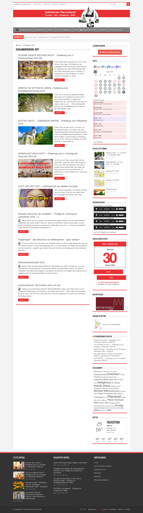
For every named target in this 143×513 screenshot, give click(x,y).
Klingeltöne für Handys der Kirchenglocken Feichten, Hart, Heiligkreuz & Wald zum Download (69, 471)
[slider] (107, 209)
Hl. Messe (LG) (99, 120)
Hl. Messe (116, 383)
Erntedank (114, 371)
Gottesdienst (98, 380)
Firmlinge (122, 374)
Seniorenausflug (99, 408)
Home (17, 29)
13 (110, 85)
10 (96, 85)
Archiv (96, 462)
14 (114, 85)
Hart (57, 30)
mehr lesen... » (59, 80)
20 (110, 88)
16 (124, 85)
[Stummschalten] (117, 209)
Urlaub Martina (99, 112)
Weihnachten (103, 410)
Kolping (109, 388)
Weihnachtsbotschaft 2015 (31, 262)
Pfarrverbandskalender (101, 480)
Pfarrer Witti (103, 403)
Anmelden (63, 4)
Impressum (46, 4)
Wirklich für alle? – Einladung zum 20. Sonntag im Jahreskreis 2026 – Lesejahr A (36, 485)
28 (114, 92)
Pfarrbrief (102, 30)
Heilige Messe (113, 380)
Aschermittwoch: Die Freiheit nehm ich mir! (39, 285)
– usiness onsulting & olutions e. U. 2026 (113, 509)
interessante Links (100, 469)
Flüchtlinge (104, 377)
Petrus (105, 397)
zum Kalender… (99, 142)
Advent (96, 371)
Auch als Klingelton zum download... (105, 232)
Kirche (104, 388)
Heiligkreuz (66, 30)
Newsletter (97, 476)
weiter (111, 277)
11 (100, 85)
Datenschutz (37, 4)
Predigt (119, 405)
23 (124, 88)
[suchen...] (128, 4)
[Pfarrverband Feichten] (71, 16)
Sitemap (54, 4)
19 (105, 88)
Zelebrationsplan (111, 189)
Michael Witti (101, 390)
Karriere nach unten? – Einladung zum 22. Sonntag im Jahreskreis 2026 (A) (47, 37)
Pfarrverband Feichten (103, 337)
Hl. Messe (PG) (99, 126)
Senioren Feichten (110, 408)
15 (119, 85)
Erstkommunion (100, 374)
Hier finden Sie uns (115, 30)
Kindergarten (98, 388)
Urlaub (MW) (98, 107)
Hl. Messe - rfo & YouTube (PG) (103, 131)
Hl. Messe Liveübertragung (110, 52)
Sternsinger (120, 408)
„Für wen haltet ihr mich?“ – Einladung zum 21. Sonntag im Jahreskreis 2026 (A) (35, 475)
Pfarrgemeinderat (114, 403)
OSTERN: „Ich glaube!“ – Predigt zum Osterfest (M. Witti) (67, 489)
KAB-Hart (118, 386)
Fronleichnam (112, 377)
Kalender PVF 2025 (112, 180)
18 (100, 88)
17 (96, 88)
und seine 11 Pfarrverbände (111, 324)
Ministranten (114, 391)
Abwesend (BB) (99, 102)
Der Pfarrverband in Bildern (102, 466)
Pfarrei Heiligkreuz (102, 400)
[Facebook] (112, 4)
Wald (75, 30)
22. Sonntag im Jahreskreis (108, 282)
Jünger (113, 386)
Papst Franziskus (105, 393)
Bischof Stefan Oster (105, 371)
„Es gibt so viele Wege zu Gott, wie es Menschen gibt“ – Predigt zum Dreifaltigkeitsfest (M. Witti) (67, 480)
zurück (108, 272)
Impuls (98, 385)
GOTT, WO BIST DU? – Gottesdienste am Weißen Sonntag (47, 186)
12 (105, 85)
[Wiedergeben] (97, 209)
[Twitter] (115, 4)
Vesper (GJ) (98, 137)
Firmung (97, 377)
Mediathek (116, 388)
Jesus (106, 385)
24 (96, 92)
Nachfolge (123, 391)
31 (96, 96)
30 (124, 92)
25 (100, 92)
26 (105, 92)
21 (114, 88)
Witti (109, 410)
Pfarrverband (39, 30)
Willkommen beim (27, 30)
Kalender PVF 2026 (112, 171)
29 (119, 92)
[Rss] (111, 4)
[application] (110, 209)
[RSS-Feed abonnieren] (89, 50)
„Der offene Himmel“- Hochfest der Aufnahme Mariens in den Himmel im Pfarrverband (35, 495)
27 (110, 92)
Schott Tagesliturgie (110, 244)
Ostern (96, 393)
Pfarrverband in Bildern (89, 30)
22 (119, 88)
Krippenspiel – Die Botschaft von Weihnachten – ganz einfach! (49, 239)
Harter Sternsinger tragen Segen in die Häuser (70, 463)
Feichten (50, 30)
